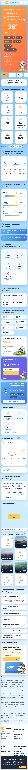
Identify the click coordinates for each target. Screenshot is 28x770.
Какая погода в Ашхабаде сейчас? (11, 597)
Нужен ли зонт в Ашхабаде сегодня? (11, 625)
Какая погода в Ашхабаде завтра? (11, 607)
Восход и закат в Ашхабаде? (11, 613)
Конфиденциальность (20, 746)
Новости (15, 736)
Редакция (4, 749)
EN (25, 2)
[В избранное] (5, 16)
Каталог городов (18, 729)
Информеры (17, 738)
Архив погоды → (8, 463)
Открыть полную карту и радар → (12, 529)
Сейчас (5, 75)
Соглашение (17, 751)
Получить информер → (12, 659)
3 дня (19, 75)
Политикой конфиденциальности (10, 764)
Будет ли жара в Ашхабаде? (11, 631)
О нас (3, 746)
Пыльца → (8, 350)
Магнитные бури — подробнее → (13, 283)
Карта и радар (17, 734)
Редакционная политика (5, 752)
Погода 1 (11, 2)
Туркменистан (18, 9)
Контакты (4, 755)
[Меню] (2, 2)
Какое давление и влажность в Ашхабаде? (12, 618)
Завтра (13, 75)
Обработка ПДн (18, 749)
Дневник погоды (18, 741)
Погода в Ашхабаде (9, 10)
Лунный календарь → (9, 432)
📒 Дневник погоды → (7, 352)
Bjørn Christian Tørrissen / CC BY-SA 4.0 (16, 720)
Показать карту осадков (14, 516)
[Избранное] (18, 2)
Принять (22, 766)
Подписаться (11, 373)
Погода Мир (11, 9)
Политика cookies (18, 753)
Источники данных (19, 755)
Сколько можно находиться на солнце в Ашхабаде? (12, 636)
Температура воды (19, 732)
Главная (6, 9)
